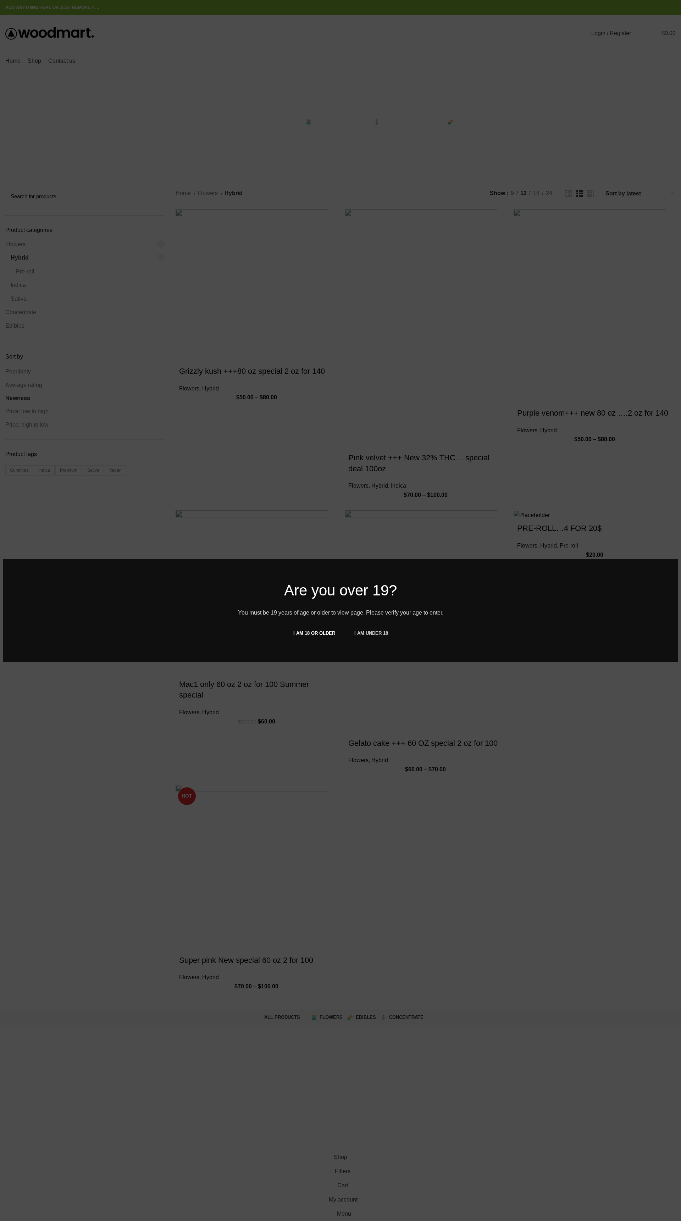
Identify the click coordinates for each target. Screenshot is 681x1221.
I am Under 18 (371, 633)
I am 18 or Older (314, 633)
